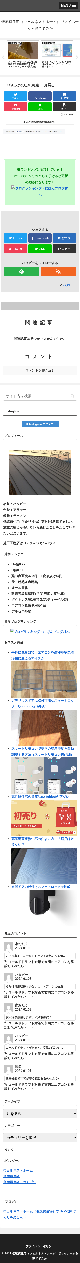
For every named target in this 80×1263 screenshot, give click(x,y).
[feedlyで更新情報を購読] (21, 271)
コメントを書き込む (40, 370)
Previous (3, 57)
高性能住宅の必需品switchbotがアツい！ (42, 796)
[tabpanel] (23, 56)
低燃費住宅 (11, 1176)
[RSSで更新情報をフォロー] (58, 271)
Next (77, 57)
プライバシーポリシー (40, 1246)
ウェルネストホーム (18, 1170)
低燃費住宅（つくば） (19, 1182)
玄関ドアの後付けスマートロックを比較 (41, 886)
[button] (72, 396)
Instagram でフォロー (42, 424)
